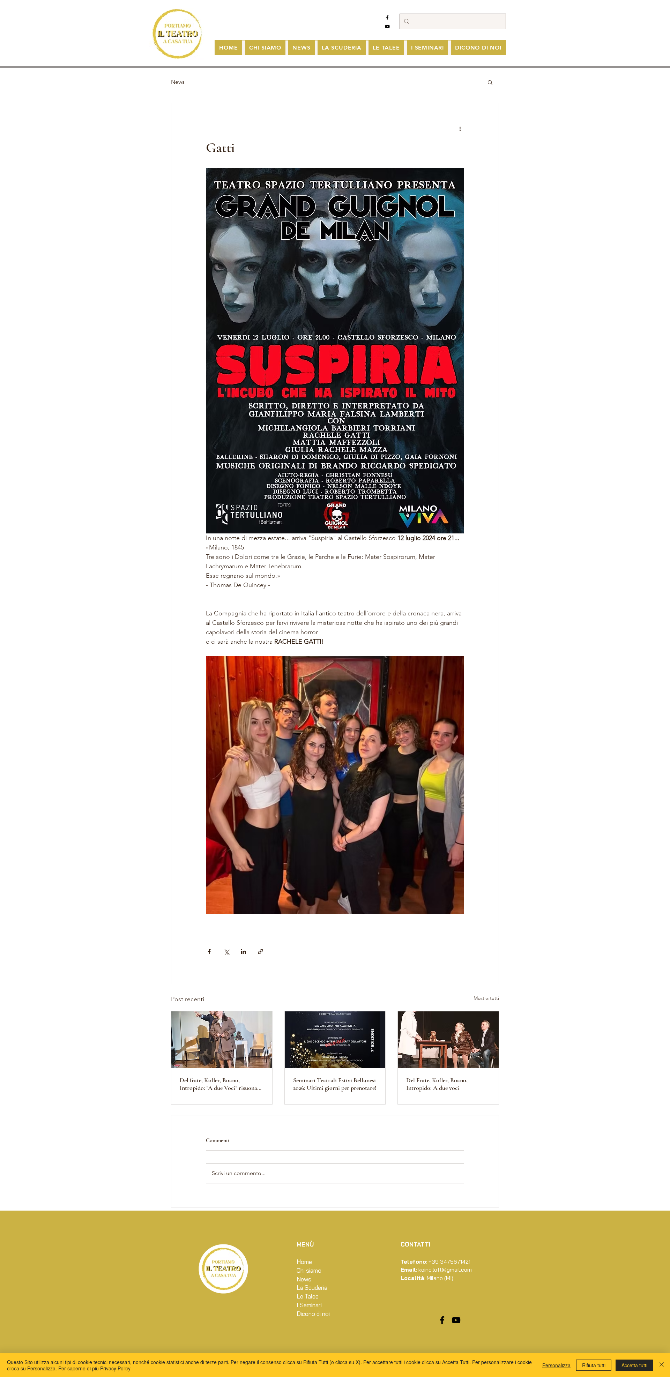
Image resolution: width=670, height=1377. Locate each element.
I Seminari (309, 1305)
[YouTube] (387, 26)
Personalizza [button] (556, 1365)
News (178, 81)
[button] (490, 82)
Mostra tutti (486, 998)
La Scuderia (312, 1287)
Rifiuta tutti (593, 1365)
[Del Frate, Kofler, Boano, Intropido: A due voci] (448, 1039)
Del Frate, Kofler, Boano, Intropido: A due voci (437, 1084)
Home (304, 1261)
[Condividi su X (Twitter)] (226, 951)
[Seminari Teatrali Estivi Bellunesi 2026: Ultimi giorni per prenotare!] (335, 1039)
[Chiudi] (661, 1365)
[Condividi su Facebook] (209, 951)
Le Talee (308, 1296)
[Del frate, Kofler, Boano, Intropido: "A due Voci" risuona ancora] (221, 1039)
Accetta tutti (634, 1365)
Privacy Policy (115, 1368)
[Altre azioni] (460, 128)
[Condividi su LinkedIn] (243, 951)
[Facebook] (387, 17)
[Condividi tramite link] (260, 951)
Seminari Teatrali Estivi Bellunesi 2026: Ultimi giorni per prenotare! (335, 1084)
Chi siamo (309, 1270)
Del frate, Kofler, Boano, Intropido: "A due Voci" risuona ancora (218, 1084)
